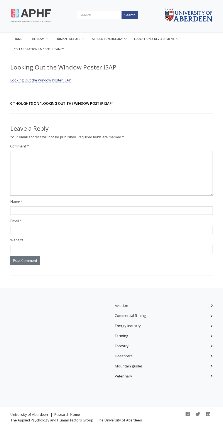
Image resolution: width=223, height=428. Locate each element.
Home (18, 39)
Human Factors (68, 39)
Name (16, 201)
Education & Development (154, 39)
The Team (37, 39)
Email (16, 220)
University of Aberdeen (29, 414)
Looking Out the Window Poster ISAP (40, 80)
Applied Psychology (107, 39)
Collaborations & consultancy (39, 49)
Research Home (67, 414)
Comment (19, 146)
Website (17, 240)
